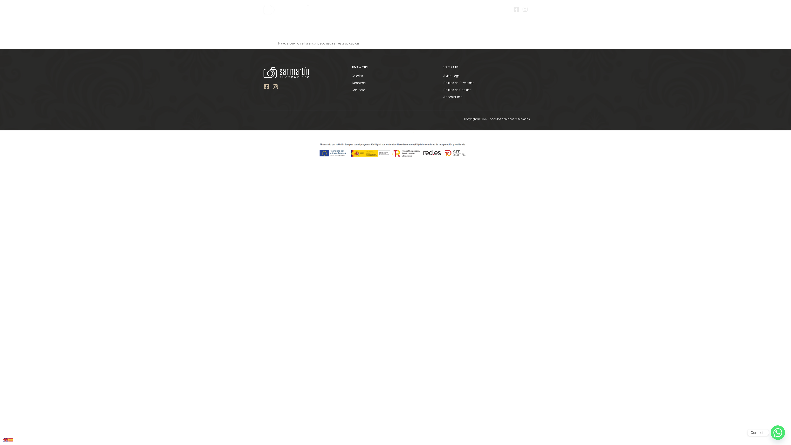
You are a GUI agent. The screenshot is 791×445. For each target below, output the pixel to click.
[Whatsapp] (778, 432)
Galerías (468, 9)
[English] (5, 439)
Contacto (497, 9)
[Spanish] (11, 439)
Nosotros (445, 9)
